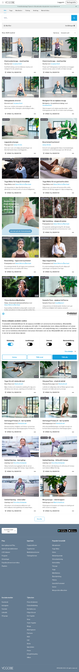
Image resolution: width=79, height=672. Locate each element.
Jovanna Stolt (17, 64)
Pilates (54, 580)
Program (4, 555)
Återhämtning (56, 576)
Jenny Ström (18, 145)
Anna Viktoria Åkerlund (23, 184)
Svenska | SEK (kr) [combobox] (8, 530)
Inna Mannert (59, 303)
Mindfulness (56, 573)
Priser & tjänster (32, 602)
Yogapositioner (32, 545)
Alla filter (8, 25)
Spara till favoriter (14, 72)
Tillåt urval (39, 357)
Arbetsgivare (31, 630)
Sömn (54, 552)
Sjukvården (30, 647)
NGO (28, 636)
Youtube (4, 609)
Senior (54, 587)
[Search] (74, 18)
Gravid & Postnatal (58, 583)
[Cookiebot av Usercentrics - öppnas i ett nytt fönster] (68, 313)
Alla (5, 10)
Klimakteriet (56, 545)
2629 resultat (8, 33)
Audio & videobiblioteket (10, 549)
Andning (35, 10)
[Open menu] (3, 2)
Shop (28, 619)
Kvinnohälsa (56, 562)
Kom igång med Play (8, 545)
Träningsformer (32, 555)
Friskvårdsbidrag (32, 605)
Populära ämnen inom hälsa (10, 562)
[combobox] (68, 33)
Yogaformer (31, 549)
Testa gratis (71, 2)
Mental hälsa (45, 10)
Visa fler (39, 519)
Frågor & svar (31, 612)
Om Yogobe (31, 616)
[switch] (30, 344)
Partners (30, 633)
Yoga (11, 10)
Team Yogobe (31, 623)
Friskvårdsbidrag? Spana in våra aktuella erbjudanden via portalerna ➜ (38, 6)
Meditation (19, 10)
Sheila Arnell (19, 384)
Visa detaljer (69, 351)
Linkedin (4, 612)
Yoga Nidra (55, 549)
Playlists (4, 566)
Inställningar (69, 25)
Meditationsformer (33, 552)
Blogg (29, 626)
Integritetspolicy (32, 654)
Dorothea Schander (20, 463)
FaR (28, 640)
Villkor (29, 657)
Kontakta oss (31, 609)
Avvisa (14, 357)
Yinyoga (54, 566)
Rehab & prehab (57, 555)
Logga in (61, 2)
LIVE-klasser (6, 552)
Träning (27, 10)
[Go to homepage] (10, 2)
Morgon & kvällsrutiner (59, 590)
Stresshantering (57, 559)
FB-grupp (5, 616)
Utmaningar (5, 559)
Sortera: (56, 33)
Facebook (5, 602)
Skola (29, 643)
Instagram (5, 605)
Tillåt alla (65, 357)
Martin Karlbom (59, 502)
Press (29, 650)
